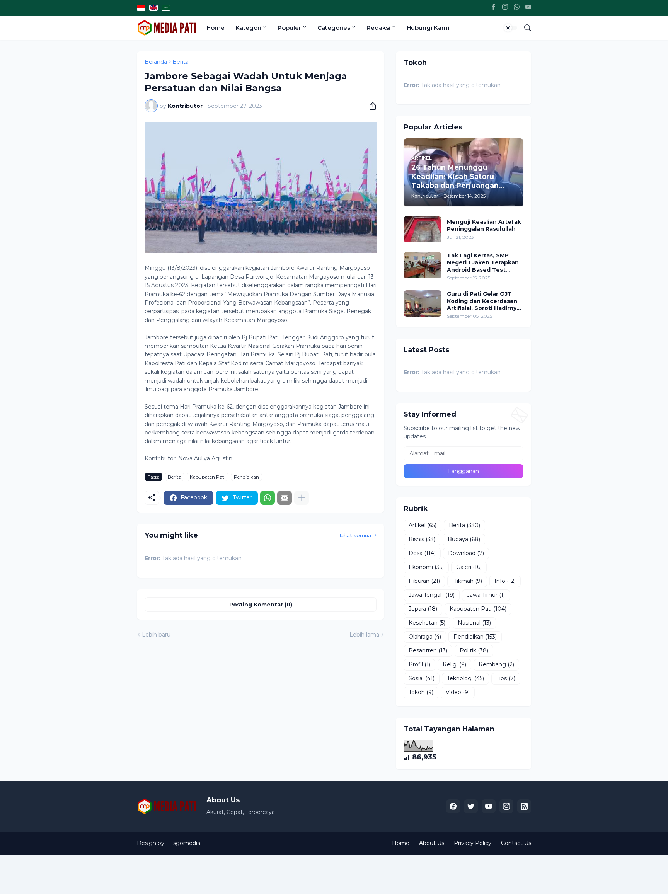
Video (458, 692)
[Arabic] (166, 8)
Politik (474, 650)
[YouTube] (528, 8)
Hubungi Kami (428, 27)
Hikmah (467, 580)
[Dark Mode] (510, 27)
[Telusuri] (524, 27)
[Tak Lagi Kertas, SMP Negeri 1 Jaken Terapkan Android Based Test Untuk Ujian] (422, 265)
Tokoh (421, 692)
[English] (153, 8)
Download (466, 553)
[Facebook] (493, 8)
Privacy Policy (472, 843)
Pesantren (428, 650)
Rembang (496, 664)
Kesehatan (427, 622)
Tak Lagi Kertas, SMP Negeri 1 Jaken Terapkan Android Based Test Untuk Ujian (483, 262)
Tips (505, 678)
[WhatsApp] (517, 8)
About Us (431, 843)
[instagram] (506, 806)
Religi (454, 664)
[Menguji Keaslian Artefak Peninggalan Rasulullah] (422, 229)
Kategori (248, 27)
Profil (419, 664)
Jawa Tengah (432, 594)
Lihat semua (355, 535)
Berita (180, 62)
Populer (289, 27)
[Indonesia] (141, 8)
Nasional (474, 622)
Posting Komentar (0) (260, 604)
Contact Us (516, 843)
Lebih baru (156, 634)
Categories (333, 27)
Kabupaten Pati (207, 477)
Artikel (422, 525)
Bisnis (422, 539)
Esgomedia (184, 843)
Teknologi (465, 678)
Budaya (464, 539)
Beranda (156, 62)
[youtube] (489, 806)
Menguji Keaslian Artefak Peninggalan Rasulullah (484, 225)
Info (505, 580)
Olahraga (425, 636)
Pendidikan (246, 477)
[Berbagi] (370, 105)
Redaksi (378, 27)
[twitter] (471, 806)
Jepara (423, 608)
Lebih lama (364, 634)
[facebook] (453, 806)
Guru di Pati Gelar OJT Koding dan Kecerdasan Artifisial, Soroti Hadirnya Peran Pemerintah (483, 301)
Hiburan (424, 580)
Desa (422, 553)
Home (215, 27)
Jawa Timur (486, 594)
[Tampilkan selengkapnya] (301, 498)
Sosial (422, 678)
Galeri (469, 567)
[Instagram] (505, 8)
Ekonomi (426, 567)
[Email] (284, 498)
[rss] (524, 806)
